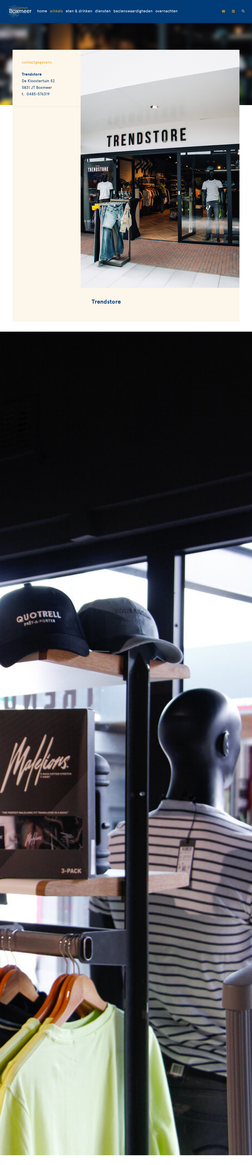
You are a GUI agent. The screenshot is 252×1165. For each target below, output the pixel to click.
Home (42, 11)
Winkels (56, 11)
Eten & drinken (79, 11)
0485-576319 (38, 94)
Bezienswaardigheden (133, 11)
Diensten (103, 11)
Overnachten (166, 11)
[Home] (19, 11)
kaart (224, 11)
